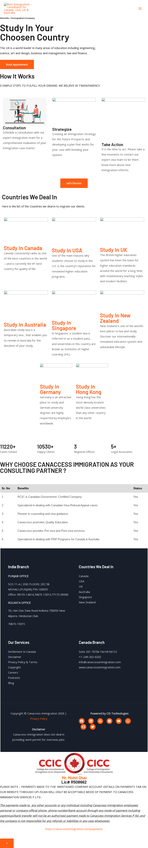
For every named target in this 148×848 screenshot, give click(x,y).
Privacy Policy (38, 718)
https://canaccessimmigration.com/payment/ (74, 829)
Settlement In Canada (22, 652)
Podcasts (14, 678)
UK (81, 586)
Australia (84, 592)
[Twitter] (93, 727)
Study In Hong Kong (88, 389)
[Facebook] (82, 721)
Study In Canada (23, 248)
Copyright (14, 667)
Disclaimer (14, 657)
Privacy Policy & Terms (22, 662)
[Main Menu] (140, 8)
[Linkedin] (91, 721)
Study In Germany (50, 389)
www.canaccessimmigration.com (99, 667)
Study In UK (113, 249)
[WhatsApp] (128, 721)
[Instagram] (109, 721)
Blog (11, 683)
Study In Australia (25, 324)
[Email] (83, 727)
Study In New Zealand (115, 318)
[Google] (100, 721)
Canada (83, 576)
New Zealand (87, 602)
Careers (13, 672)
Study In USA (67, 250)
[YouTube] (119, 721)
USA (81, 581)
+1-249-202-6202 (90, 657)
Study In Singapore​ (64, 325)
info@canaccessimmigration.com (100, 662)
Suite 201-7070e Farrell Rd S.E (98, 652)
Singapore (85, 597)
